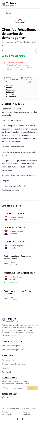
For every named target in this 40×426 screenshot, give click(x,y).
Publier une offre (8, 360)
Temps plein (28, 82)
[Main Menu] (36, 4)
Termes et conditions (26, 413)
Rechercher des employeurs (12, 350)
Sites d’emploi (7, 372)
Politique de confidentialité (7, 413)
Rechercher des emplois (11, 346)
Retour (8, 13)
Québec (7, 50)
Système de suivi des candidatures (14, 364)
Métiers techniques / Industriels (11, 90)
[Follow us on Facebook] (3, 397)
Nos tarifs (5, 368)
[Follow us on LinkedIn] (7, 397)
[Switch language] (17, 419)
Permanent (28, 80)
